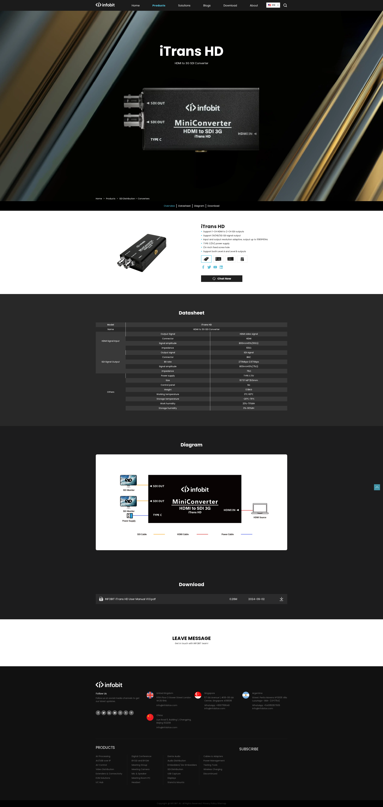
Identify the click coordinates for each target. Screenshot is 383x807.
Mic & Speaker (139, 773)
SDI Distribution (127, 198)
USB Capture (174, 773)
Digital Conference (141, 756)
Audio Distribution (177, 760)
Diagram (199, 206)
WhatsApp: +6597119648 (217, 705)
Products (158, 5)
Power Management (214, 760)
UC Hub (99, 782)
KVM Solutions (103, 777)
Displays (172, 777)
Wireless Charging (212, 769)
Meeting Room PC (141, 777)
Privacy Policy (210, 803)
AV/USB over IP (103, 760)
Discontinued (210, 773)
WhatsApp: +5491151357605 (266, 705)
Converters (143, 198)
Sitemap (221, 803)
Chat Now (224, 278)
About (254, 5)
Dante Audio (174, 756)
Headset (136, 782)
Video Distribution (105, 769)
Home (136, 5)
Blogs (207, 5)
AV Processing (103, 756)
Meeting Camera (140, 769)
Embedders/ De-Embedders (182, 764)
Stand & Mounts (176, 782)
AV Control (101, 764)
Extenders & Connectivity (109, 773)
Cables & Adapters (213, 756)
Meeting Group (139, 764)
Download (230, 5)
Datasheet (184, 206)
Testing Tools (210, 764)
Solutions (184, 5)
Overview (169, 206)
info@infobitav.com (166, 705)
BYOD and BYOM (140, 760)
